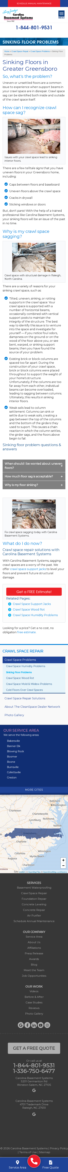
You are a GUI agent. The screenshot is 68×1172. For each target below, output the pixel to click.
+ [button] (63, 860)
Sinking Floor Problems (19, 672)
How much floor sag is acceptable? (29, 476)
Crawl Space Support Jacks (32, 604)
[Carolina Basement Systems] (18, 15)
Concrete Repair (34, 910)
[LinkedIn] (34, 1025)
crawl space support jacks (28, 569)
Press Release (34, 953)
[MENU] (61, 13)
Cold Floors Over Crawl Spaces (24, 690)
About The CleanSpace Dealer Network (32, 706)
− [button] (63, 865)
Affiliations (34, 947)
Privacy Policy (59, 1148)
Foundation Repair (34, 898)
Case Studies (34, 1002)
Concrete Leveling (34, 904)
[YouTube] (41, 1025)
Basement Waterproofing (34, 887)
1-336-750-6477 (34, 1071)
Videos (34, 991)
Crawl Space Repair (23, 651)
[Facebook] (27, 1025)
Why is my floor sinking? (21, 485)
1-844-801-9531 (34, 27)
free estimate (26, 632)
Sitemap (44, 1152)
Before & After (34, 997)
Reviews (34, 1008)
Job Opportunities (34, 975)
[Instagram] (47, 1025)
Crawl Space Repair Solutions (25, 698)
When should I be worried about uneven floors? (33, 465)
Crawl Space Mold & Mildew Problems (29, 684)
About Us (34, 942)
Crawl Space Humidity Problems (35, 615)
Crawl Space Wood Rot (29, 609)
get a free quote (34, 1048)
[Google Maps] (21, 1025)
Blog (34, 964)
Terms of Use (28, 1152)
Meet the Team (34, 970)
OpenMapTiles (34, 871)
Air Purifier (34, 915)
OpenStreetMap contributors (55, 871)
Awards (34, 959)
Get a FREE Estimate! (34, 591)
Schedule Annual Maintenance (34, 3)
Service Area (34, 936)
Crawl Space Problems (20, 659)
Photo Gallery (14, 715)
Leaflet (22, 871)
